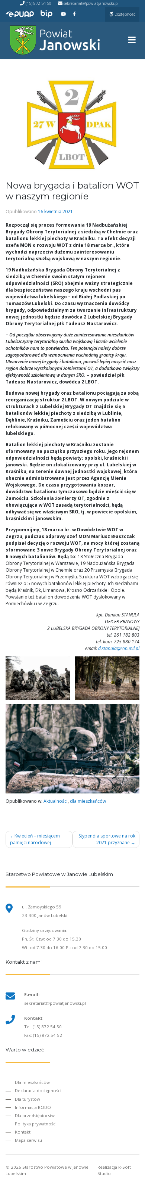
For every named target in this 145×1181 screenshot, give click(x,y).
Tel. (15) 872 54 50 (43, 1026)
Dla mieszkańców (32, 1082)
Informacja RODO (33, 1107)
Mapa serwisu (28, 1140)
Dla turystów (27, 1099)
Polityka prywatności (36, 1123)
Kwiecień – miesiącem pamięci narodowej (35, 839)
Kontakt (22, 1132)
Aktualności (56, 801)
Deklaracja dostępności (38, 1090)
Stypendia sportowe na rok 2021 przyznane (106, 839)
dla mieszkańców (88, 801)
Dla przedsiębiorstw (35, 1115)
